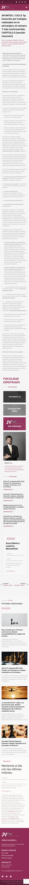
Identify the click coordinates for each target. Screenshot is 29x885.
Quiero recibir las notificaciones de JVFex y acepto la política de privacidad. (14, 565)
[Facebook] (11, 876)
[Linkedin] (2, 876)
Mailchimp (11, 811)
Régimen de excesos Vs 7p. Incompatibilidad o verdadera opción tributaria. (13, 507)
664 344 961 (9, 865)
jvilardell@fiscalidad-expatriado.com (14, 871)
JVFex (3, 40)
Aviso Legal (4, 853)
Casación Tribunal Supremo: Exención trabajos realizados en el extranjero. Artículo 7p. (13, 496)
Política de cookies (6, 858)
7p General (9, 40)
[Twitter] (6, 876)
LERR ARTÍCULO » (8, 489)
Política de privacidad (7, 855)
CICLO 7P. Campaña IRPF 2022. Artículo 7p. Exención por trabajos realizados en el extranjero (14, 484)
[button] (26, 7)
